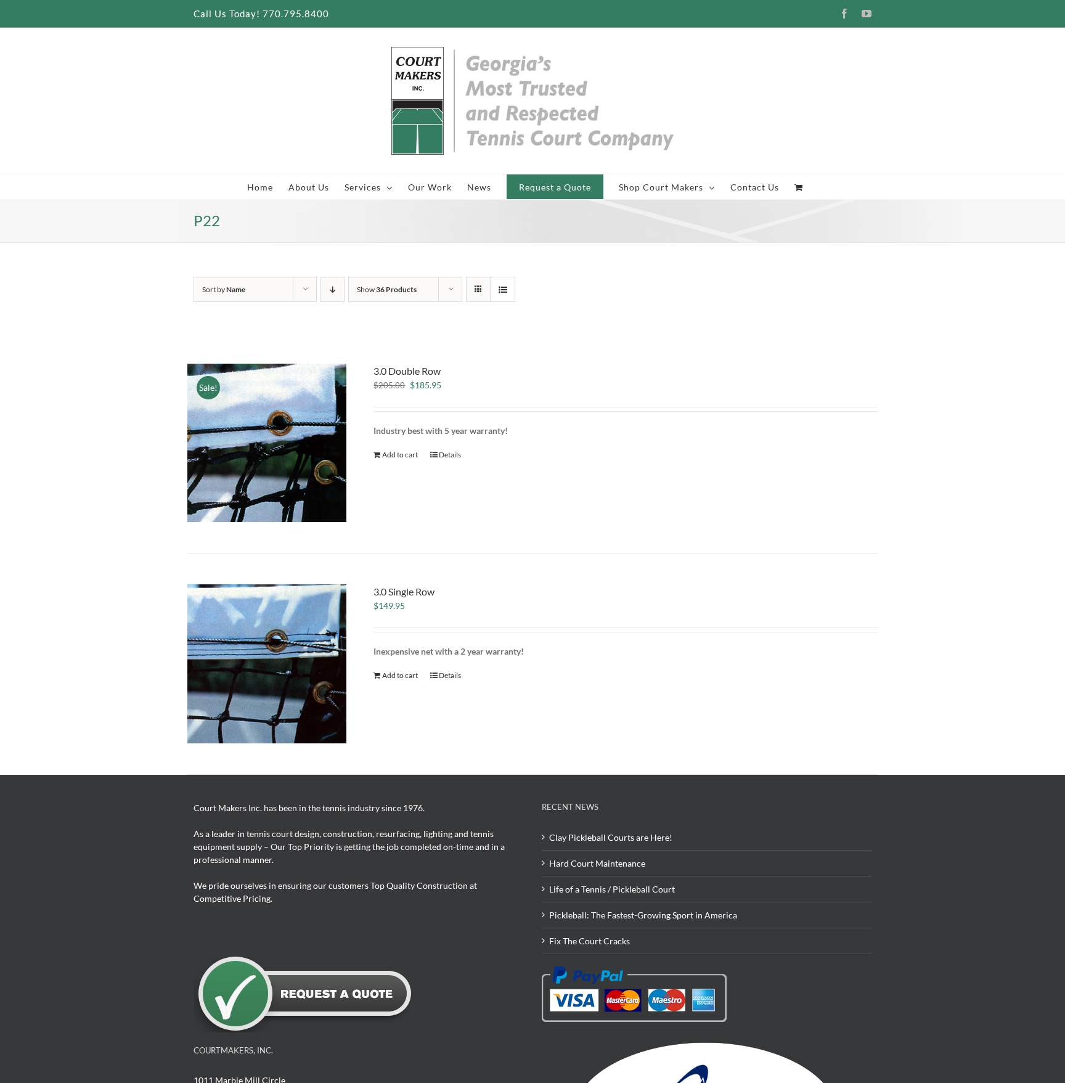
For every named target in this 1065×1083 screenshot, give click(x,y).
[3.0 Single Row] (266, 663)
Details (450, 454)
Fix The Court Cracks (589, 941)
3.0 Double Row (407, 371)
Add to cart (400, 454)
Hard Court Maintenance (597, 863)
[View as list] (503, 289)
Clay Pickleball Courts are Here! (610, 837)
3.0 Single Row (404, 591)
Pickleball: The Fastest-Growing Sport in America (643, 915)
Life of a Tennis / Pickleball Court (612, 889)
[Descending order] (332, 289)
